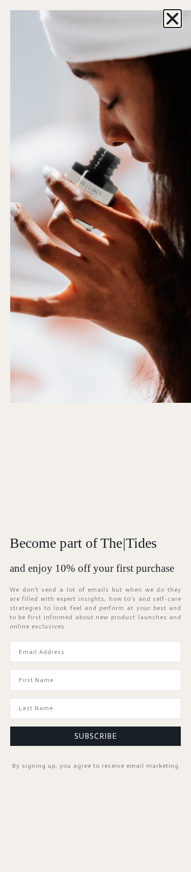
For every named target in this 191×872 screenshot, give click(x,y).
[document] (95, 436)
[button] (172, 18)
